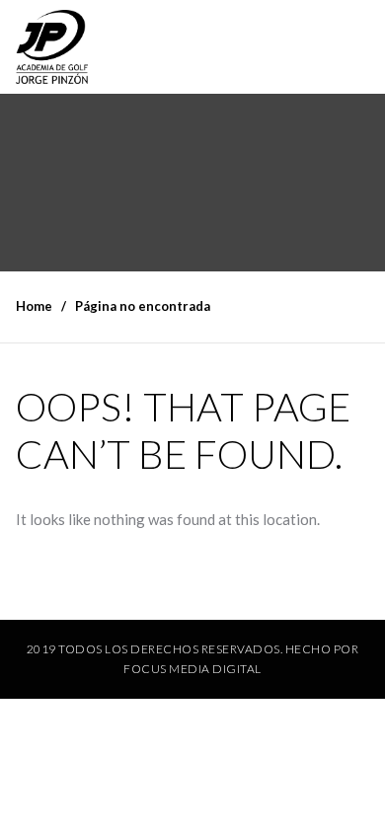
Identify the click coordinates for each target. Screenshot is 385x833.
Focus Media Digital (192, 668)
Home (34, 306)
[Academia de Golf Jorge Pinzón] (52, 47)
